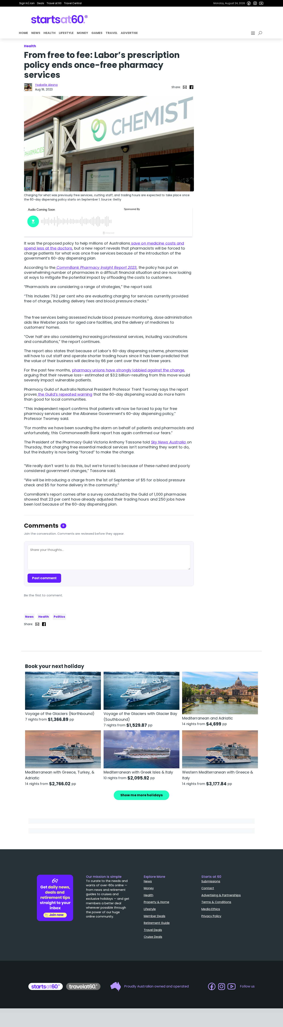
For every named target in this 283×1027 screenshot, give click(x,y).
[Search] (261, 33)
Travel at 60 (54, 3)
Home (23, 33)
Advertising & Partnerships (221, 895)
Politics (59, 617)
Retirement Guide (157, 923)
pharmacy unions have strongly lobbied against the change (128, 370)
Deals (40, 3)
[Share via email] (184, 87)
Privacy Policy (211, 916)
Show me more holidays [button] (141, 795)
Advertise (129, 33)
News (35, 33)
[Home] (59, 19)
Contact (207, 888)
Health (50, 33)
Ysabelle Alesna (46, 85)
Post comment (44, 578)
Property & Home (156, 902)
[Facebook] (248, 3)
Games (96, 33)
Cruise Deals (153, 937)
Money (82, 33)
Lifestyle (66, 33)
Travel (111, 33)
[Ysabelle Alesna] (28, 87)
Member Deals (154, 916)
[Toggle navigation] (253, 33)
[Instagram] (255, 3)
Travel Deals (153, 930)
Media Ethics (210, 909)
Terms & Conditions (216, 902)
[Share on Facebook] (191, 87)
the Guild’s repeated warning (64, 394)
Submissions (210, 881)
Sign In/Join (27, 3)
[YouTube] (261, 3)
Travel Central (73, 3)
